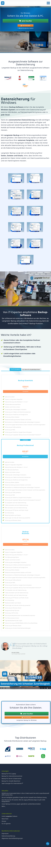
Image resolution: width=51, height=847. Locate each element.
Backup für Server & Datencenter (11, 778)
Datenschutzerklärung (8, 836)
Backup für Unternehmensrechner (12, 776)
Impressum (5, 833)
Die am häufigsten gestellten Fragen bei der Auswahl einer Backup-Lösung (24, 797)
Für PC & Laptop (15, 369)
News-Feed (5, 819)
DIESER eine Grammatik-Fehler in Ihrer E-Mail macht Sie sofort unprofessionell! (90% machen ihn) (25, 794)
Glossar (4, 821)
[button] (48, 3)
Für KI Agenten (6, 823)
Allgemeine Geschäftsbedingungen (12, 838)
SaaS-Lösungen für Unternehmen (12, 783)
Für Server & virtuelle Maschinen (31, 369)
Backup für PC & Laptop (9, 774)
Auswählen (25, 391)
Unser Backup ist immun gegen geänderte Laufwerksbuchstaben (21, 804)
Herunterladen (26, 25)
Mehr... (4, 806)
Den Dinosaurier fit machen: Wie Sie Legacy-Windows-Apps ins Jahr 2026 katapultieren (23, 800)
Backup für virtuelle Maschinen (11, 781)
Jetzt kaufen (26, 21)
